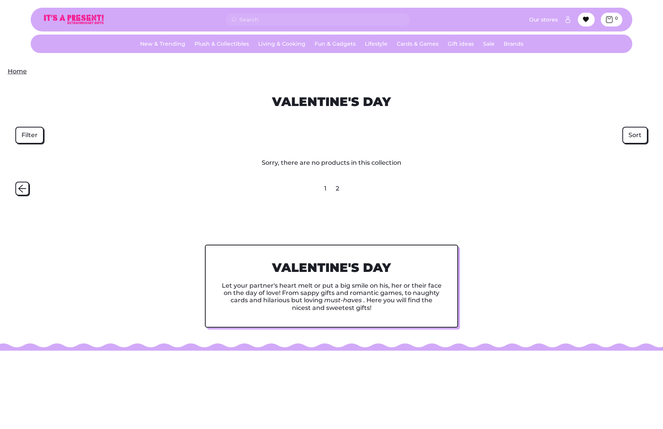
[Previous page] (22, 188)
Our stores (543, 19)
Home (17, 71)
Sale (489, 43)
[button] (29, 135)
